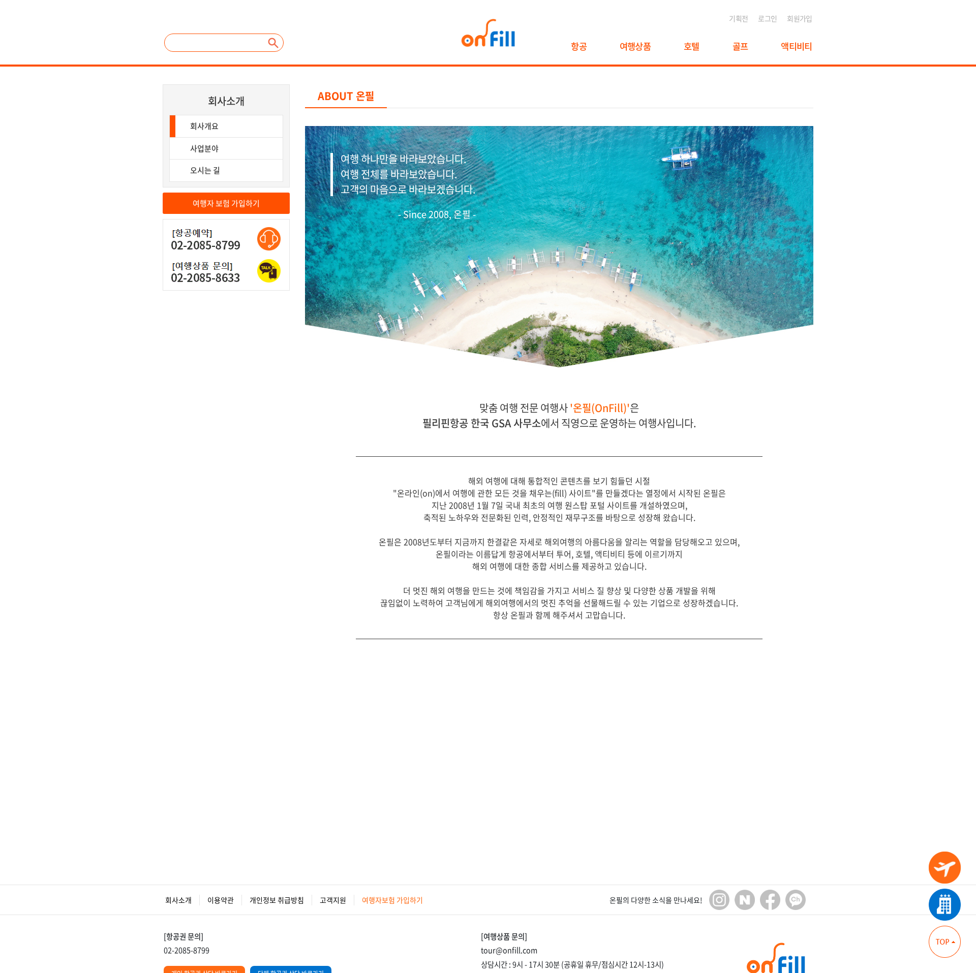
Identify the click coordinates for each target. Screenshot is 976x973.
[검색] (273, 42)
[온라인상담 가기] (269, 238)
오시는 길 (205, 170)
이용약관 (220, 900)
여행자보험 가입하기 (392, 900)
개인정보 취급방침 (277, 900)
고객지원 (333, 900)
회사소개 (226, 100)
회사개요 (204, 126)
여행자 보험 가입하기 (226, 203)
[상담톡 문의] (269, 271)
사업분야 (204, 148)
